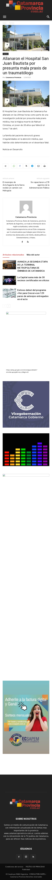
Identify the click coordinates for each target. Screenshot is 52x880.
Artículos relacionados (13, 255)
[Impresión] (44, 166)
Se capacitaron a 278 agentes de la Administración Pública (39, 185)
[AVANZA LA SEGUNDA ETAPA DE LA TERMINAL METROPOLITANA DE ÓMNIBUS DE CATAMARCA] (9, 264)
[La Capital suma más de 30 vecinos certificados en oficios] (9, 280)
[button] (4, 16)
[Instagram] (26, 856)
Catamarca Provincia (13, 77)
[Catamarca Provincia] (26, 6)
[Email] (38, 166)
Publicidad (26, 869)
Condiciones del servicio (14, 867)
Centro (11, 23)
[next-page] (8, 306)
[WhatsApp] (13, 166)
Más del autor (33, 255)
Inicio (5, 23)
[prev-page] (4, 306)
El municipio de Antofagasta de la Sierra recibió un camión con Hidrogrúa (13, 186)
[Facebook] (20, 166)
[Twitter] (26, 166)
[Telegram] (32, 166)
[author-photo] (26, 213)
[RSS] (29, 242)
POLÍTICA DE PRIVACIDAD (35, 867)
